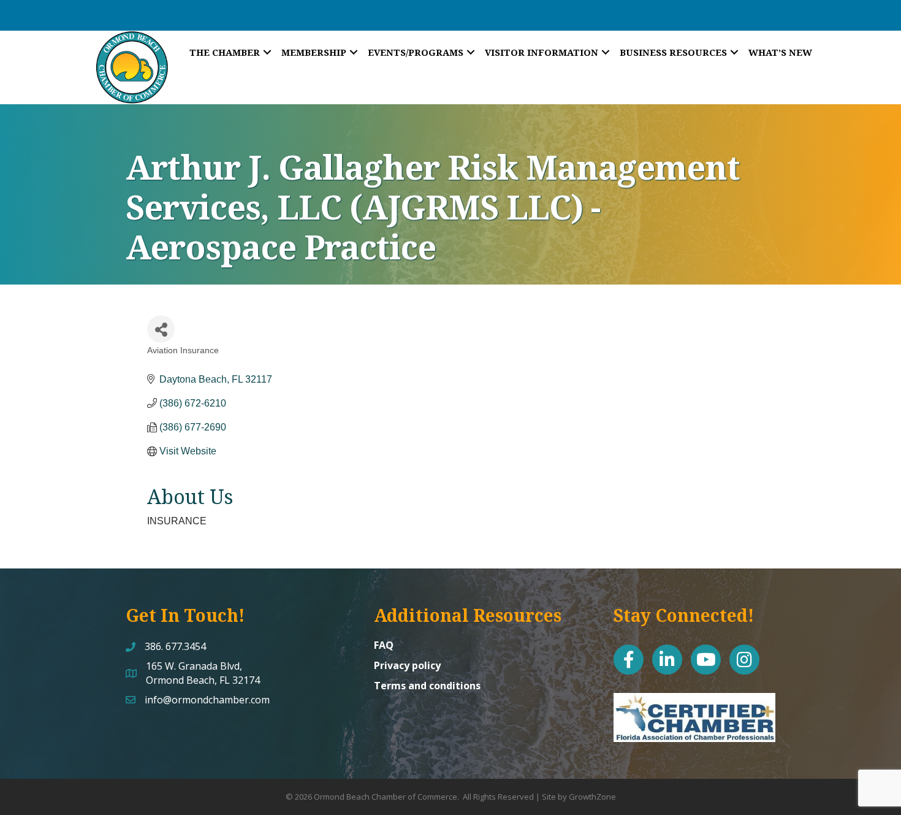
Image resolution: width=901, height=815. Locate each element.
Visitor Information (541, 52)
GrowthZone (592, 796)
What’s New (780, 52)
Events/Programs (415, 52)
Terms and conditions (427, 685)
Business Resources (673, 52)
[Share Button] (161, 329)
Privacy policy (407, 665)
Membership (313, 52)
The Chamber (224, 52)
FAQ (383, 645)
